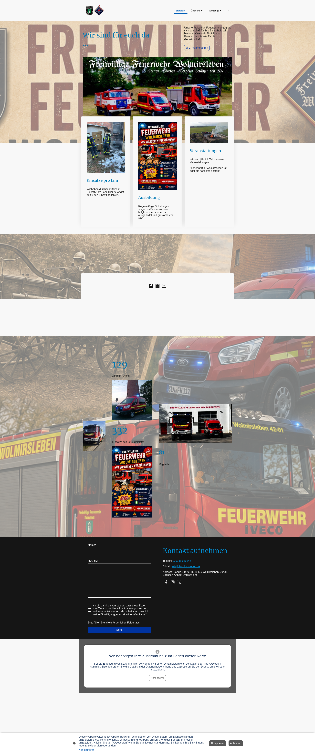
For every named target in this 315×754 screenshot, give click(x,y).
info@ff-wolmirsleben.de (186, 566)
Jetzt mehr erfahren (197, 47)
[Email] (164, 286)
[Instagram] (157, 286)
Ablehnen (235, 743)
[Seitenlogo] (94, 11)
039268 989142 (182, 560)
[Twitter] (179, 582)
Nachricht (93, 560)
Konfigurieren (86, 749)
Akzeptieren (158, 678)
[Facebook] (151, 286)
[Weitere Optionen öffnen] (228, 11)
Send (119, 629)
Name (92, 545)
